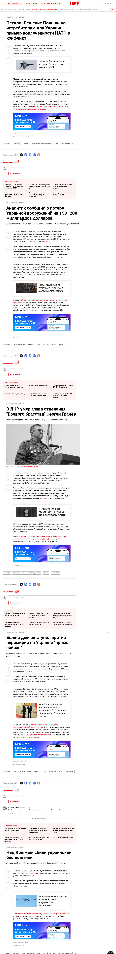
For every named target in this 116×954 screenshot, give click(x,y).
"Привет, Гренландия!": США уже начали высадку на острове (62, 186)
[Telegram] (30, 155)
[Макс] (25, 155)
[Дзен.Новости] (21, 155)
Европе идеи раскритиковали (40, 735)
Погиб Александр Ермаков (38, 385)
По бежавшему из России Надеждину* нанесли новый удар (62, 615)
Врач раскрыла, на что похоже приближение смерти (15, 829)
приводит (45, 498)
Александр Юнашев (29, 136)
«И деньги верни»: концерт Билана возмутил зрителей (38, 395)
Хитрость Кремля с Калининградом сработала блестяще (14, 387)
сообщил (34, 873)
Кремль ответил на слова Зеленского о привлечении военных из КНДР (14, 186)
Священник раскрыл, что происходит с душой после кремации (14, 195)
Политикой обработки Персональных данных (45, 9)
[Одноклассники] (39, 155)
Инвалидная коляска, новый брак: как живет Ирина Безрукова (38, 195)
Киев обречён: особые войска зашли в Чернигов (63, 194)
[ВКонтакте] (34, 155)
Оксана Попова (19, 337)
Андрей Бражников (20, 764)
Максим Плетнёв (19, 136)
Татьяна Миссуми (19, 945)
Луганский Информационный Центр (29, 466)
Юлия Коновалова (19, 565)
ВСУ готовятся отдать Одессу (15, 394)
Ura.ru (48, 242)
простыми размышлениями (28, 737)
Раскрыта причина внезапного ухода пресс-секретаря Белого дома (39, 186)
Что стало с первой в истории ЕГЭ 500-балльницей (63, 386)
